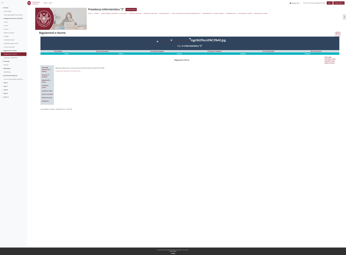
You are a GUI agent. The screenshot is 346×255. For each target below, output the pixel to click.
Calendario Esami (9, 40)
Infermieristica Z (231, 13)
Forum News (7, 11)
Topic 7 (6, 86)
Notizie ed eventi (9, 33)
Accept (173, 253)
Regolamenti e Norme (10, 50)
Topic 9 (6, 93)
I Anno (6, 22)
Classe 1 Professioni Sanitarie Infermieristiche (185, 13)
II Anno (6, 25)
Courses (96, 13)
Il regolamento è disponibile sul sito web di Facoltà (67, 71)
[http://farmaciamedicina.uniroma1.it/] (171, 40)
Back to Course (131, 9)
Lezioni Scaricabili (9, 47)
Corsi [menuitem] (50, 3)
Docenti (6, 65)
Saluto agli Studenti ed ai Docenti (14, 15)
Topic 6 (6, 83)
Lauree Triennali (164, 13)
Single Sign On (339, 3)
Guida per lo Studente (10, 58)
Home (90, 13)
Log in (329, 3)
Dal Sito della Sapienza (10, 75)
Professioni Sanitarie (150, 13)
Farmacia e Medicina (135, 13)
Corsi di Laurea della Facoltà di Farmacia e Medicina (14, 79)
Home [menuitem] (45, 3)
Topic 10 (6, 97)
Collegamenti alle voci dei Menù (13, 18)
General (6, 8)
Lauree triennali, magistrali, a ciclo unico (114, 13)
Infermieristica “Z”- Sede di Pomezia (213, 13)
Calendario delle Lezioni (11, 43)
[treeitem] (13, 11)
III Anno (6, 29)
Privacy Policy (173, 251)
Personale (6, 61)
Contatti (6, 36)
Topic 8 (6, 90)
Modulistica (7, 68)
